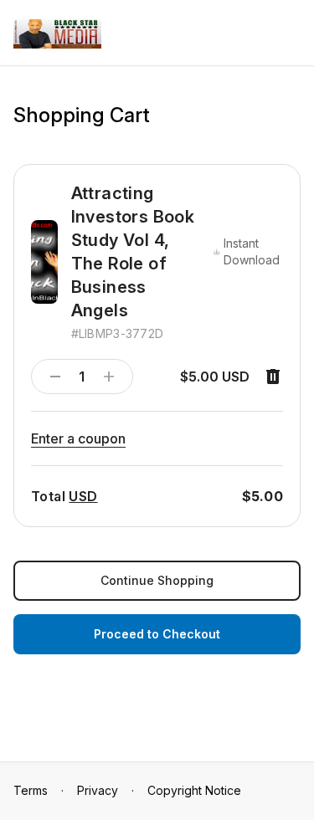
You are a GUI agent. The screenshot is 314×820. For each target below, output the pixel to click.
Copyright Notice (194, 790)
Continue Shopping (157, 580)
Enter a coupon (78, 438)
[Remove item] (273, 376)
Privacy (97, 790)
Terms (30, 790)
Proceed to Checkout (157, 634)
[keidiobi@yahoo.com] (57, 34)
